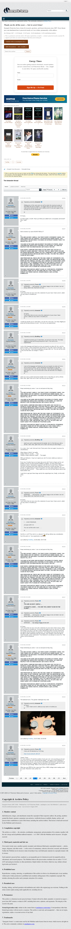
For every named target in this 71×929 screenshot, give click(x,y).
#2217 (63, 597)
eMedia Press (47, 21)
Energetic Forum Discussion (13, 169)
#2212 (63, 385)
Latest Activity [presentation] (14, 186)
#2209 (63, 306)
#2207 (63, 229)
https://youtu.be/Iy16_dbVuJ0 (32, 754)
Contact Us (38, 784)
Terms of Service (55, 784)
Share (11, 215)
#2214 (63, 489)
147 (30, 778)
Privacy (45, 784)
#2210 (63, 333)
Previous (11, 778)
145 (21, 778)
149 (40, 778)
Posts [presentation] (6, 186)
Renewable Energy (26, 169)
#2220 (63, 745)
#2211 (63, 359)
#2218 (63, 645)
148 (35, 778)
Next (64, 778)
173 (59, 778)
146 (26, 778)
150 (45, 778)
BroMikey (11, 314)
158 (54, 778)
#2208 (63, 280)
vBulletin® (60, 789)
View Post (41, 201)
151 (49, 778)
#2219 (63, 697)
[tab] (6, 186)
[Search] (66, 10)
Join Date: (8, 211)
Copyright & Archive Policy (50, 793)
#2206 (63, 198)
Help (31, 784)
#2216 (63, 546)
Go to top (64, 784)
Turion (11, 236)
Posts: (9, 213)
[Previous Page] (54, 190)
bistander (11, 205)
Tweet (11, 217)
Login (65, 1)
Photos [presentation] (23, 186)
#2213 (63, 436)
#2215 (63, 515)
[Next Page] (58, 190)
